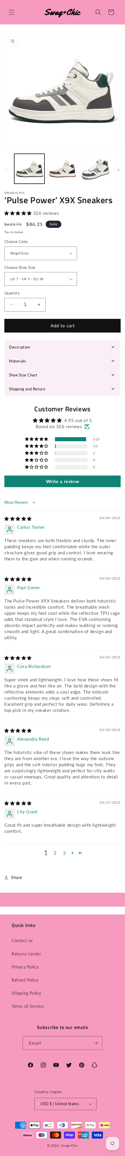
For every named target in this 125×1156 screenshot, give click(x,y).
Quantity (12, 293)
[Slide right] (118, 170)
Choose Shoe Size (19, 267)
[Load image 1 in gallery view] (29, 169)
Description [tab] (19, 347)
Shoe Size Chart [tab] (23, 375)
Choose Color (16, 241)
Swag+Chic (69, 1145)
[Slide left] (6, 170)
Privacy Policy (25, 966)
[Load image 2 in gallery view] (62, 169)
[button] (11, 12)
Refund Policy (25, 980)
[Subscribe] (95, 1043)
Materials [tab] (17, 361)
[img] (18, 518)
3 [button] (64, 852)
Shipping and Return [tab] (27, 389)
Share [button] (16, 877)
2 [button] (55, 852)
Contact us (22, 940)
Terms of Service (28, 1006)
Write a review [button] (62, 481)
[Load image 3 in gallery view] (95, 169)
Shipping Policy (26, 993)
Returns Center (26, 953)
